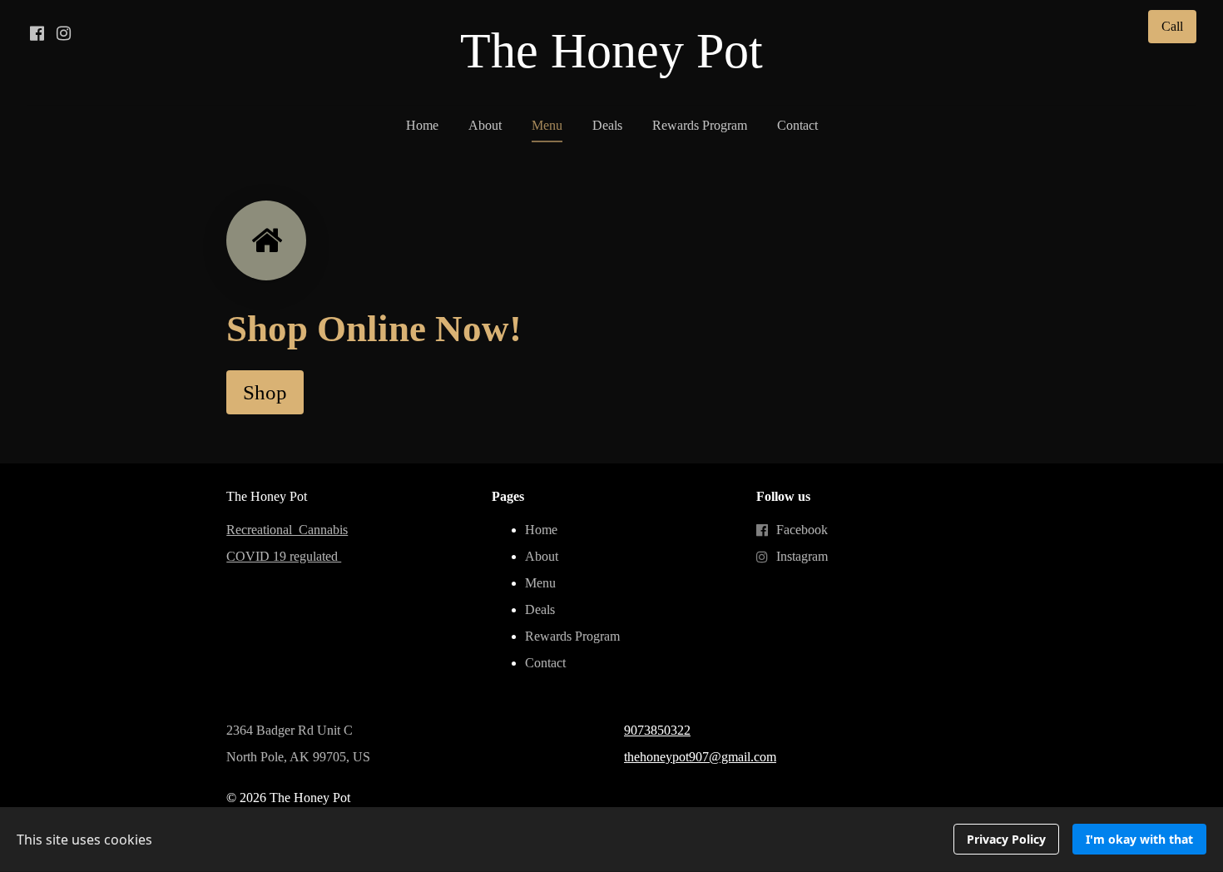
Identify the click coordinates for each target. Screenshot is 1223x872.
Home (422, 125)
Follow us (783, 496)
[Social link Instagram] (63, 33)
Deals (607, 125)
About (485, 125)
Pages (508, 496)
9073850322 (657, 730)
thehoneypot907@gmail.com (700, 757)
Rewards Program (699, 125)
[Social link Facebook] (36, 33)
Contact (797, 125)
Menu (547, 125)
